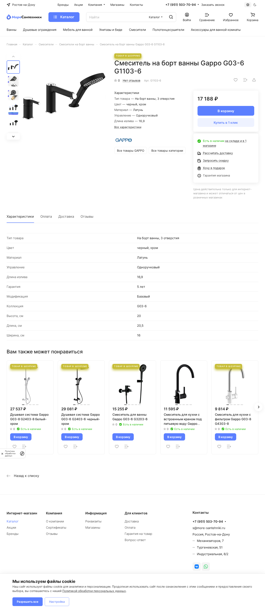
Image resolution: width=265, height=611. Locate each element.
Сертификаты (56, 527)
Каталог (13, 521)
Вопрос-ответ (135, 540)
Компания (54, 513)
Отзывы (87, 216)
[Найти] (171, 17)
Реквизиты (93, 521)
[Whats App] (206, 566)
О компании (55, 521)
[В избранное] (235, 80)
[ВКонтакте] (197, 566)
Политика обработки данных (10, 453)
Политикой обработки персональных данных (94, 591)
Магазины (92, 527)
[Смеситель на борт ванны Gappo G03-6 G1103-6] (64, 96)
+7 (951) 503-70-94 (180, 5)
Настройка (57, 601)
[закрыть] (2, 453)
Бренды (12, 534)
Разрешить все (27, 601)
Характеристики (20, 216)
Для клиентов (136, 513)
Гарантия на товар (138, 534)
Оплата (46, 216)
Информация (96, 513)
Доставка (66, 216)
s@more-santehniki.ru (209, 528)
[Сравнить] (245, 80)
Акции (11, 527)
